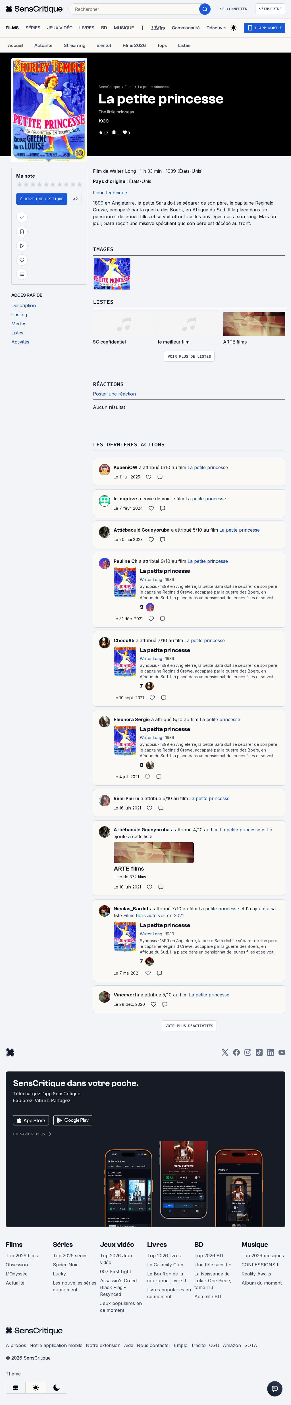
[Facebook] (236, 1054)
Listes (103, 301)
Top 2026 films (22, 1255)
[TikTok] (259, 1054)
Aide (128, 1345)
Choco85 (124, 640)
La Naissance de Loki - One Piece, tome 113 (212, 1280)
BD (198, 1244)
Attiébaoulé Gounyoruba (142, 530)
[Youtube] (281, 1054)
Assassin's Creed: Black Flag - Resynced (119, 1287)
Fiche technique (110, 192)
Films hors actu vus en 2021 (153, 915)
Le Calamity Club (165, 1264)
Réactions (108, 384)
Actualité (15, 1283)
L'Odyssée (17, 1274)
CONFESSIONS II (261, 1264)
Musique (255, 1244)
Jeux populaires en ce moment (121, 1306)
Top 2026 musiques (263, 1255)
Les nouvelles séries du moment (74, 1286)
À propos (16, 1345)
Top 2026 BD (208, 1255)
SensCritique (109, 87)
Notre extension (103, 1345)
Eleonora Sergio (132, 719)
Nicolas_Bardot (131, 908)
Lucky (59, 1274)
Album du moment (262, 1283)
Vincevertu (126, 995)
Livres (157, 1244)
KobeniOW (126, 467)
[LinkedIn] (270, 1054)
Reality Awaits (256, 1274)
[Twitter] (225, 1054)
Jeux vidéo (117, 1244)
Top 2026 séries (70, 1255)
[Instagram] (247, 1054)
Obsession (17, 1264)
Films (129, 87)
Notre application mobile (56, 1345)
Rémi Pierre (126, 798)
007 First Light (115, 1271)
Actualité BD (207, 1296)
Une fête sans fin (212, 1264)
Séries (63, 1244)
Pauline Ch (126, 561)
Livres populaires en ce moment (169, 1293)
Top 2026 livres (164, 1255)
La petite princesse (154, 87)
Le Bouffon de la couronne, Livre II (166, 1277)
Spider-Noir (65, 1264)
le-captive (125, 498)
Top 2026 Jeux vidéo (116, 1259)
